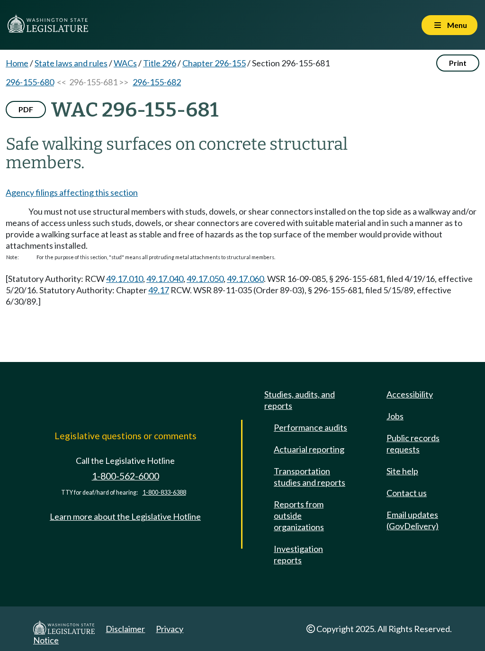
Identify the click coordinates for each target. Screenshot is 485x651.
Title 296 (159, 63)
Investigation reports (298, 554)
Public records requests (413, 443)
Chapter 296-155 (214, 63)
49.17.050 (205, 278)
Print (458, 62)
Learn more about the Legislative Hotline (125, 516)
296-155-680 (30, 82)
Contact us (406, 493)
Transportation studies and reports (309, 477)
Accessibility (409, 394)
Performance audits (310, 427)
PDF (25, 109)
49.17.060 (245, 278)
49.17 (158, 290)
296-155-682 (157, 82)
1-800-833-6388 (164, 492)
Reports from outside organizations (299, 515)
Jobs (395, 416)
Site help (402, 471)
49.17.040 (164, 278)
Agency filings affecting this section (72, 192)
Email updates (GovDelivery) (412, 520)
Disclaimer (125, 629)
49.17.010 (124, 278)
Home (17, 63)
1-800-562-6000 (125, 475)
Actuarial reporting (309, 449)
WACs (125, 63)
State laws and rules (71, 63)
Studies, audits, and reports (299, 400)
